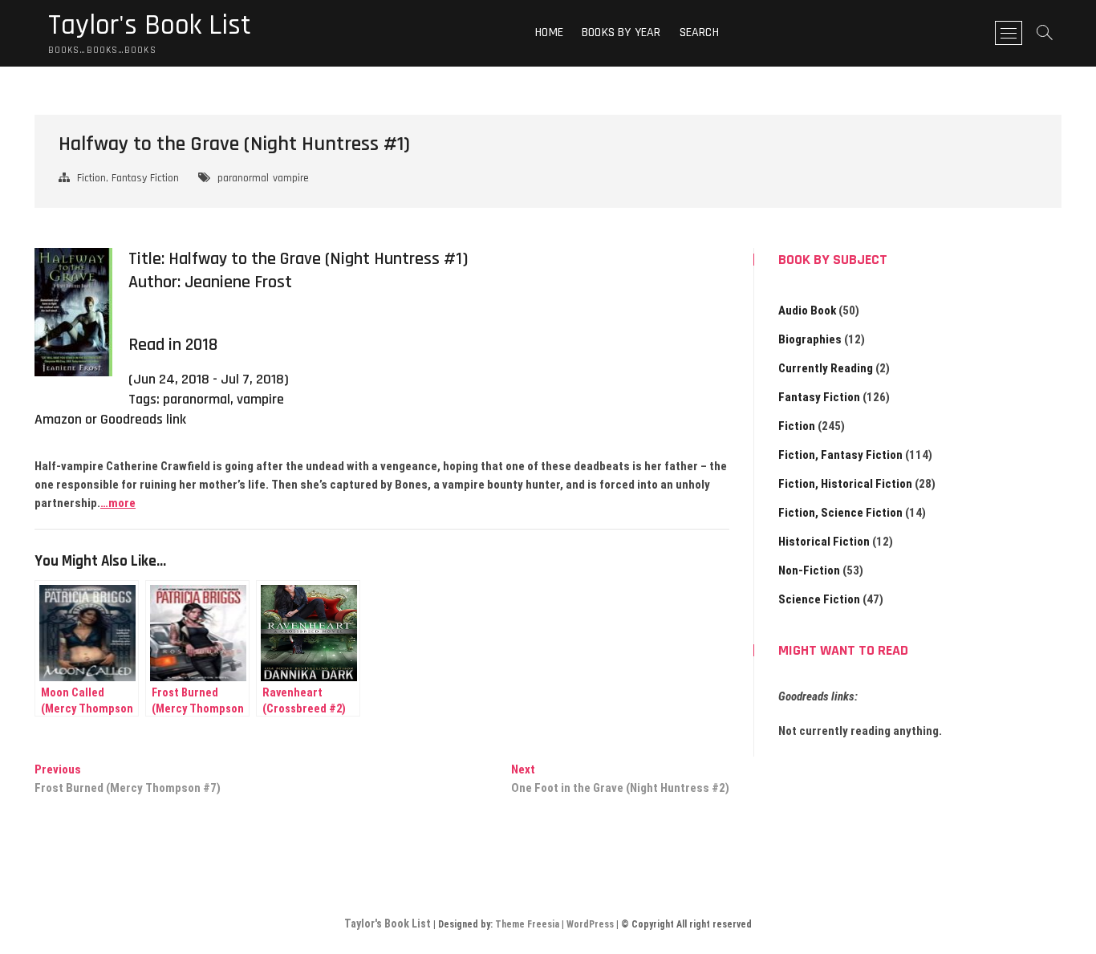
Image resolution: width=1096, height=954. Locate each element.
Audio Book (807, 310)
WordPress (590, 924)
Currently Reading (825, 368)
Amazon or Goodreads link (110, 419)
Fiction (796, 426)
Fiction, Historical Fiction (845, 484)
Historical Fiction (824, 541)
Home (549, 32)
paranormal (243, 178)
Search (699, 32)
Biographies (810, 339)
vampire (291, 178)
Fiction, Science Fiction (840, 512)
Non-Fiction (809, 570)
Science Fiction (819, 599)
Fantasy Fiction (819, 397)
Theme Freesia (527, 924)
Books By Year (621, 32)
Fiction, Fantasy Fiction (128, 178)
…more (118, 503)
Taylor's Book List (149, 25)
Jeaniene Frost (238, 282)
